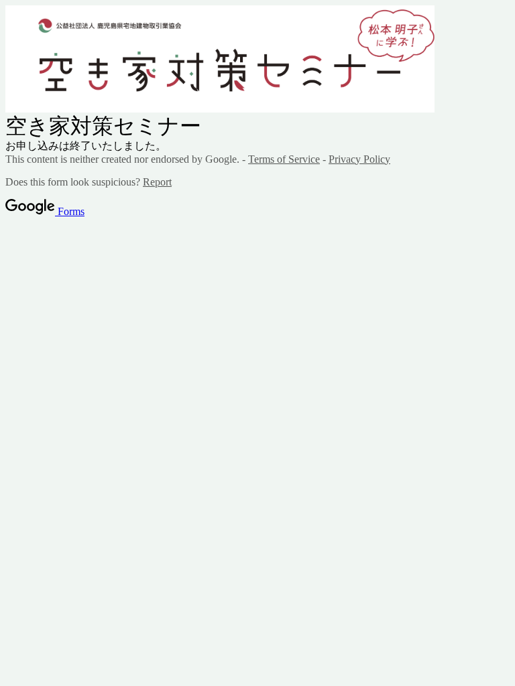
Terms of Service (284, 159)
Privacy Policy (359, 159)
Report (157, 182)
